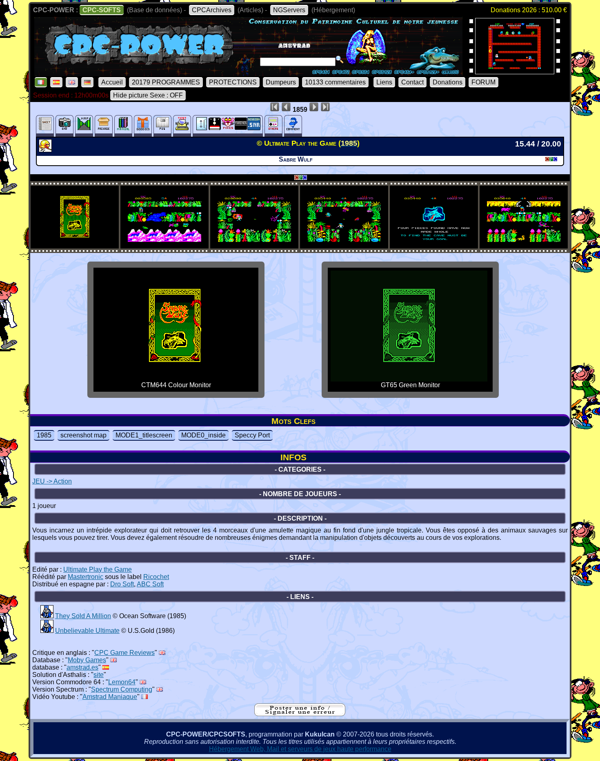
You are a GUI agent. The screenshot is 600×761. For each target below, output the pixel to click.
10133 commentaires (335, 82)
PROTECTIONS (233, 82)
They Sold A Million (83, 615)
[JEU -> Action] (46, 150)
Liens (384, 82)
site (98, 674)
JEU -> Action (52, 481)
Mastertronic (85, 576)
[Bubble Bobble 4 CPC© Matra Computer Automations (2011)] (515, 71)
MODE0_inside (203, 435)
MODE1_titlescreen (144, 435)
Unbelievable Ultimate (87, 630)
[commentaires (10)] (293, 126)
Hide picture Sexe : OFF (148, 95)
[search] (340, 59)
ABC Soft (150, 584)
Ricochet (156, 576)
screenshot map (83, 435)
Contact (412, 82)
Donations (447, 82)
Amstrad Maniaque (109, 696)
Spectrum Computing (121, 689)
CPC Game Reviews (124, 652)
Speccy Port (252, 435)
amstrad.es (82, 667)
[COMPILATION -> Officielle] (46, 615)
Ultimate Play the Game (97, 569)
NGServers (289, 10)
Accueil (112, 82)
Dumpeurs (281, 82)
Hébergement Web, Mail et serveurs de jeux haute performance (300, 748)
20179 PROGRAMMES (166, 82)
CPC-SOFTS (101, 10)
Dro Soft (122, 584)
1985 (44, 435)
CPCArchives (211, 10)
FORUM (483, 82)
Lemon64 (122, 682)
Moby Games (87, 660)
